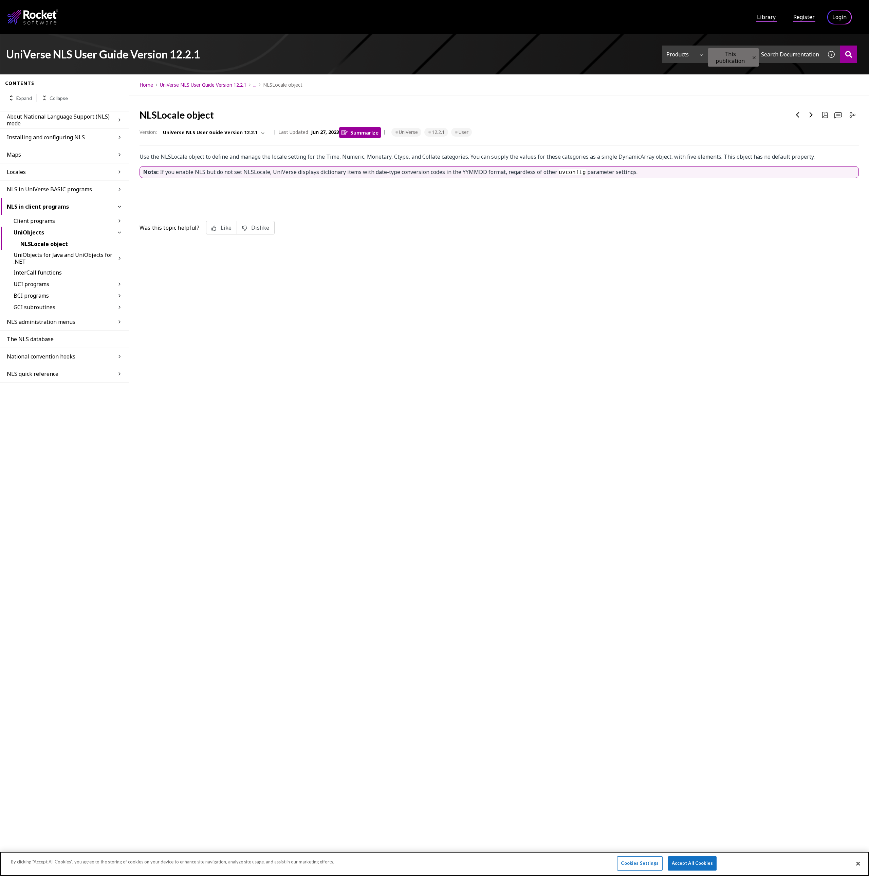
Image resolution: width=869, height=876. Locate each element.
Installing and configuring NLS (46, 137)
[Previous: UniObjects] (798, 115)
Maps (14, 154)
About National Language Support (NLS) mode (58, 120)
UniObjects (29, 232)
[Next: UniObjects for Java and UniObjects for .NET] (811, 115)
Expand (24, 98)
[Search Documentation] (848, 54)
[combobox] (764, 54)
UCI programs (31, 284)
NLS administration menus (41, 322)
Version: (148, 132)
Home (146, 85)
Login (839, 17)
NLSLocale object (44, 244)
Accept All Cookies (692, 863)
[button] (754, 57)
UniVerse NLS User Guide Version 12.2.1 (203, 85)
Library (766, 17)
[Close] (858, 863)
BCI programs (31, 295)
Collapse (59, 98)
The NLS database (30, 339)
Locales (16, 172)
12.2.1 (438, 132)
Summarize (364, 132)
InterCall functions (38, 272)
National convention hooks (41, 356)
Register (804, 17)
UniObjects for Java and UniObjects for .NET (63, 258)
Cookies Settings (640, 863)
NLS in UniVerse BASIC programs (49, 189)
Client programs (34, 221)
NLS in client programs (38, 206)
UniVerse (408, 132)
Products (677, 54)
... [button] (254, 85)
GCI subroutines (34, 307)
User (463, 132)
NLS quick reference (32, 374)
